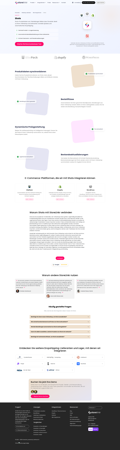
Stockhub (83, 363)
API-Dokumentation (75, 419)
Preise (49, 2)
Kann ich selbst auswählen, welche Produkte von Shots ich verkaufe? (51, 332)
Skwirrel (53, 363)
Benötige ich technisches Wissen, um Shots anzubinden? (47, 337)
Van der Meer (27, 370)
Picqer (22, 363)
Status (17, 443)
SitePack (54, 415)
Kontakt (63, 2)
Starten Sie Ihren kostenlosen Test (29, 44)
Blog (71, 411)
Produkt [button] (32, 2)
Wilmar (58, 370)
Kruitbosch (84, 357)
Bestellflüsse (36, 413)
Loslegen (60, 258)
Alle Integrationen (37, 12)
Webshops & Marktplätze (39, 415)
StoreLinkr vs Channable (39, 428)
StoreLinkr (17, 12)
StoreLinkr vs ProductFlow (39, 430)
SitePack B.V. (37, 439)
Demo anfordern (74, 417)
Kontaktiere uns (21, 426)
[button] (73, 2)
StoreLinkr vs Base (37, 434)
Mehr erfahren (29, 199)
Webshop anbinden (26, 12)
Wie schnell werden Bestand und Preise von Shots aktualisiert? (49, 322)
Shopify (53, 413)
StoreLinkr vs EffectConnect (40, 432)
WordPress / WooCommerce (59, 411)
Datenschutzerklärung (75, 421)
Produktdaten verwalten (39, 411)
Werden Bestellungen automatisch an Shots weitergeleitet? (49, 327)
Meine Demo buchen (40, 396)
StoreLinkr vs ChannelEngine (40, 426)
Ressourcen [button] (55, 2)
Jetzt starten (100, 2)
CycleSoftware (28, 357)
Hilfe (71, 415)
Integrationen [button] (41, 2)
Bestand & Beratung (38, 419)
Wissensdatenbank (22, 430)
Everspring (57, 357)
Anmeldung (78, 2)
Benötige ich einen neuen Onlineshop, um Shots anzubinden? (49, 317)
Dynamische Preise (38, 417)
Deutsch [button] (92, 407)
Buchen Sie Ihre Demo (89, 2)
